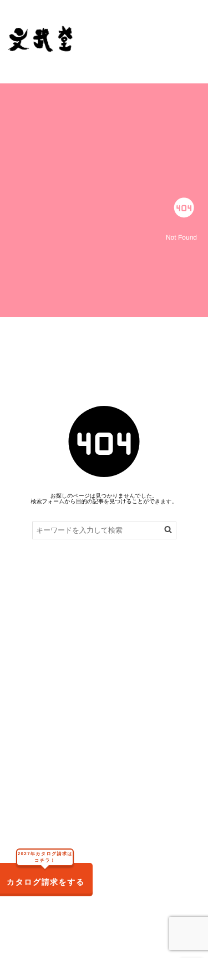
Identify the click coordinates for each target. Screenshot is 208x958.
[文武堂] (41, 39)
